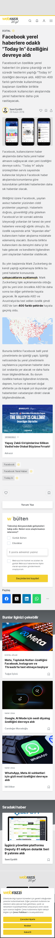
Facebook (9, 464)
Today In (8, 478)
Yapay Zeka (10, 713)
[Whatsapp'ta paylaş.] (38, 598)
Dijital (6, 30)
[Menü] (51, 21)
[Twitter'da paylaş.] (17, 598)
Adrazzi (9, 453)
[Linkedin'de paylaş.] (27, 598)
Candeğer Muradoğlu (16, 728)
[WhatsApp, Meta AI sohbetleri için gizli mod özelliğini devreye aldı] (27, 750)
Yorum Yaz (27, 504)
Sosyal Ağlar (11, 655)
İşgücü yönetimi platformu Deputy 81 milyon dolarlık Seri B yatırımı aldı (27, 849)
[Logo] (10, 20)
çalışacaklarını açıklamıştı (20, 277)
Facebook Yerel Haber (15, 471)
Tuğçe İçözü (11, 673)
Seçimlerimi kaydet (27, 578)
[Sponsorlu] (27, 419)
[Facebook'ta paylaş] (7, 598)
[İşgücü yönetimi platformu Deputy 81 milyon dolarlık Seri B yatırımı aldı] (27, 827)
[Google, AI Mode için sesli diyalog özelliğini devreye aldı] (27, 695)
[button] (27, 330)
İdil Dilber (10, 786)
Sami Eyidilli (11, 859)
